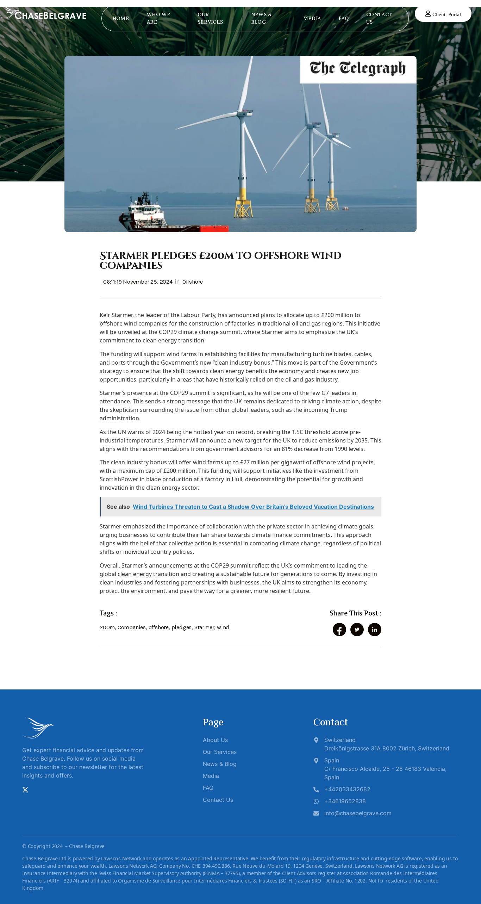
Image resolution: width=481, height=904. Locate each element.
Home (120, 18)
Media (312, 18)
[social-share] (339, 629)
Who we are (158, 18)
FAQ (343, 18)
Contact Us (379, 18)
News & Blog (261, 18)
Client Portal (446, 14)
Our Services (210, 18)
